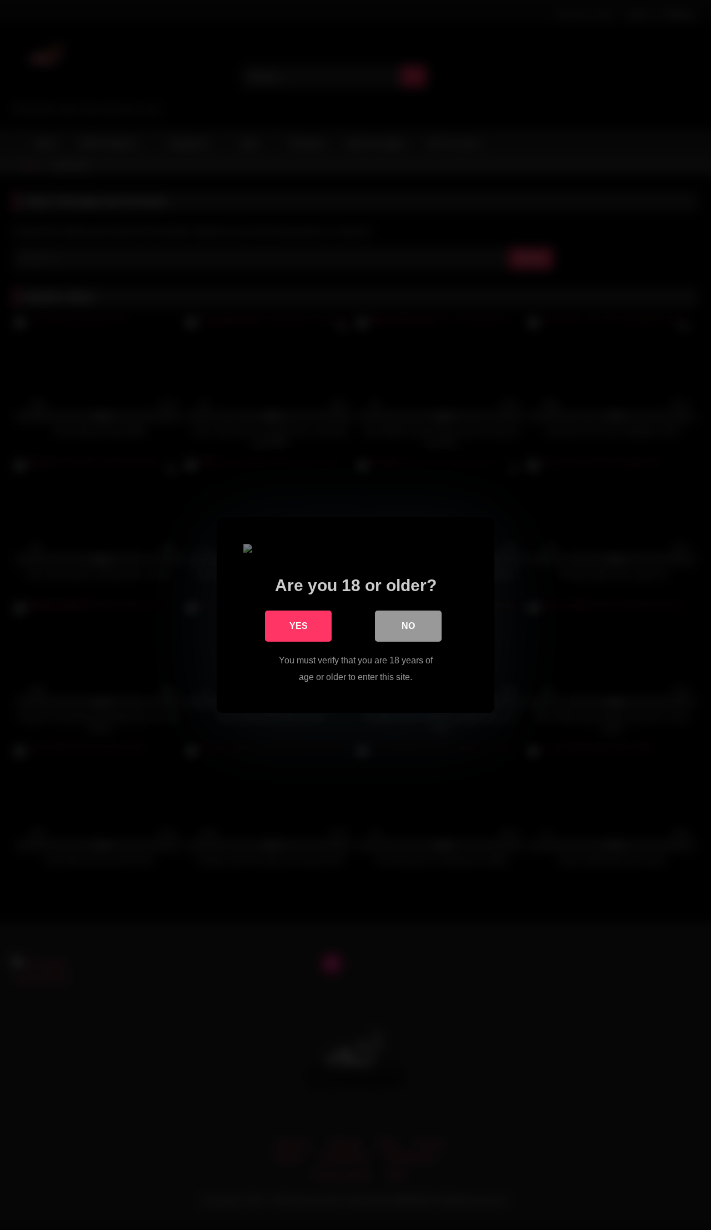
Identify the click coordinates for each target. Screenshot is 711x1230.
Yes (298, 626)
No (408, 626)
